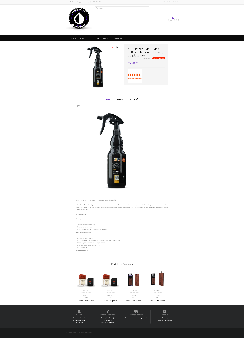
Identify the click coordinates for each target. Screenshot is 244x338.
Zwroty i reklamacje (107, 318)
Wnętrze (86, 298)
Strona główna (86, 38)
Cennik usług (102, 38)
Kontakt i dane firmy (165, 320)
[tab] (108, 100)
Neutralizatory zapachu (86, 294)
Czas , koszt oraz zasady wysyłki (136, 318)
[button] (117, 47)
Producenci (117, 38)
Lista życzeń (79, 322)
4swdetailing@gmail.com (80, 2)
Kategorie (72, 38)
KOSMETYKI (86, 290)
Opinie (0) (134, 99)
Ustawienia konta (79, 320)
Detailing (165, 318)
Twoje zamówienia (79, 318)
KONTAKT (175, 2)
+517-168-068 (96, 2)
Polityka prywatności (108, 322)
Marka (120, 99)
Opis (108, 99)
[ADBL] (135, 76)
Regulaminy (108, 320)
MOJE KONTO (167, 2)
